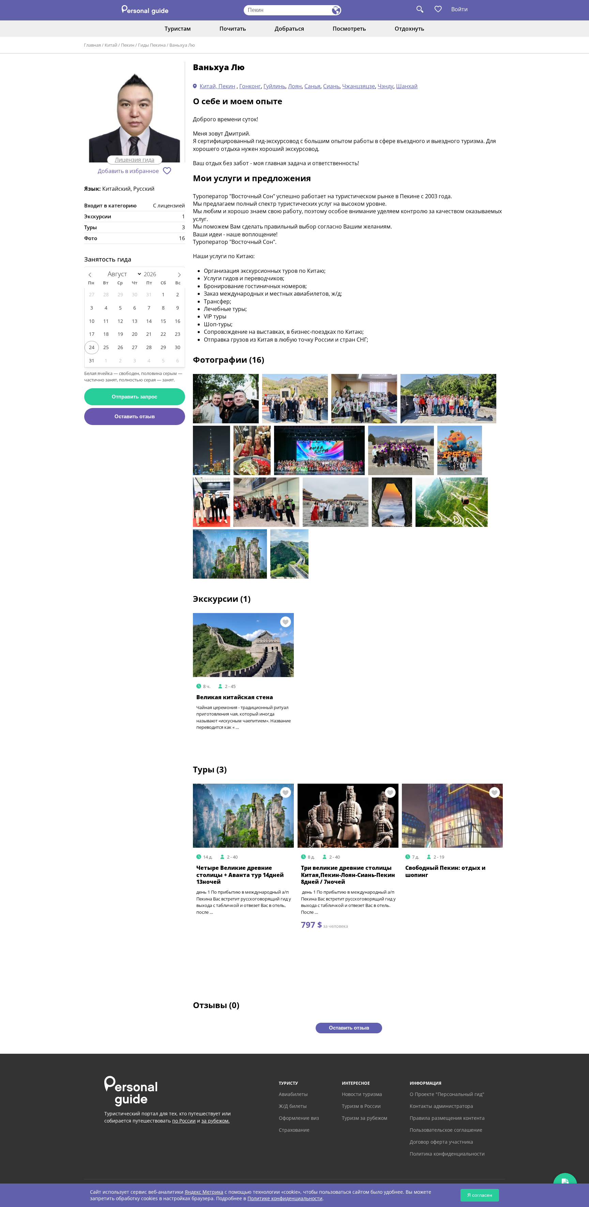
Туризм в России (361, 1106)
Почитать (233, 28)
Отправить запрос (134, 396)
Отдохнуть (409, 28)
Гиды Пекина (152, 45)
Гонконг (250, 86)
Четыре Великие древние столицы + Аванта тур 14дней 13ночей (240, 875)
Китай (111, 45)
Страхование (294, 1130)
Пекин (127, 45)
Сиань (331, 86)
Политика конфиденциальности (447, 1153)
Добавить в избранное (128, 171)
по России (184, 1120)
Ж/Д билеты (293, 1106)
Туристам (178, 28)
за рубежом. (215, 1120)
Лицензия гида (134, 159)
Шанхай (407, 86)
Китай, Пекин (217, 86)
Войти (459, 9)
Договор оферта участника (441, 1142)
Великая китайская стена (234, 697)
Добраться (289, 28)
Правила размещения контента (447, 1118)
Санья (312, 86)
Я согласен (479, 1195)
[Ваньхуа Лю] (134, 112)
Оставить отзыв (135, 416)
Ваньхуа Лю (182, 45)
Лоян (295, 86)
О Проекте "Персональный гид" (447, 1094)
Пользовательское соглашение (446, 1130)
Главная (92, 45)
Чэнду (385, 86)
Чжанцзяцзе (358, 86)
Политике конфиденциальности (284, 1198)
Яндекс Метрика (204, 1192)
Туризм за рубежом (364, 1118)
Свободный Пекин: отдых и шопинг (445, 871)
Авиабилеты (293, 1094)
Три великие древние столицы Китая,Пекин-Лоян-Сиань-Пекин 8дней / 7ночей (348, 875)
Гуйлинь (274, 86)
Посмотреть (349, 28)
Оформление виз (299, 1118)
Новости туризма (362, 1094)
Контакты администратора (441, 1106)
